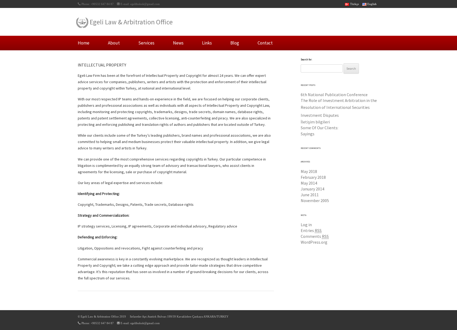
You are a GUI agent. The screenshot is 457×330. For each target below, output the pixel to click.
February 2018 (313, 177)
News (178, 43)
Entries (311, 230)
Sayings (307, 133)
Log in (306, 224)
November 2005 (315, 200)
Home (83, 43)
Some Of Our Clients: (319, 127)
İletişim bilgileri (315, 121)
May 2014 (309, 183)
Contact (265, 43)
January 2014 (312, 188)
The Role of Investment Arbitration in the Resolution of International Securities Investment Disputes (339, 108)
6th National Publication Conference (334, 94)
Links (207, 43)
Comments (315, 236)
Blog (234, 43)
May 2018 (309, 171)
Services (146, 43)
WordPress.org (314, 242)
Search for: (306, 59)
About (114, 43)
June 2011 (310, 194)
